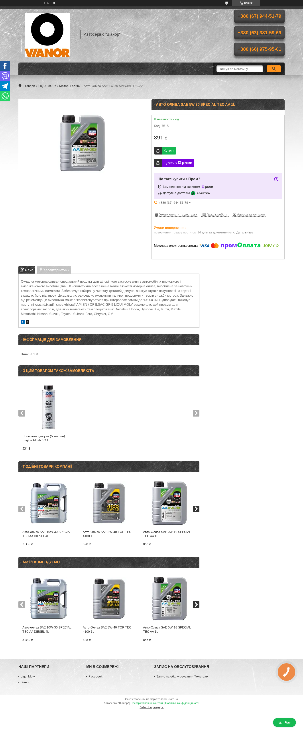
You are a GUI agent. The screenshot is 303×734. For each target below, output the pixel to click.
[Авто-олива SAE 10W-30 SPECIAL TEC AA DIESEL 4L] (48, 503)
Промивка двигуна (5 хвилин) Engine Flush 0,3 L (43, 438)
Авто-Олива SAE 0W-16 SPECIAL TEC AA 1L (167, 534)
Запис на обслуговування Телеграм (182, 676)
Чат (288, 722)
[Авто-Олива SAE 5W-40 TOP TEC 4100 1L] (109, 503)
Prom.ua (173, 699)
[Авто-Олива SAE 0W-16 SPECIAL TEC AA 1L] (169, 503)
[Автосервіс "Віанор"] (47, 34)
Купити (169, 151)
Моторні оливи (70, 86)
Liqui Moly (28, 676)
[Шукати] (274, 68)
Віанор (25, 682)
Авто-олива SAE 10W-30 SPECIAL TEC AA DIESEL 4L (46, 534)
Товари (30, 86)
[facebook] (23, 322)
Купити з (170, 163)
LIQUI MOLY (47, 86)
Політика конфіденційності (182, 703)
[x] (27, 322)
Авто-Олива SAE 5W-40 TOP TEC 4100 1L (107, 534)
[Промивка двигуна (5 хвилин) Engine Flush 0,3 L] (48, 407)
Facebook (95, 676)
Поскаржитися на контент (147, 703)
